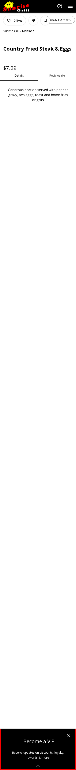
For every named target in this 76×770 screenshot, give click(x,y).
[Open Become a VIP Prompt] (38, 766)
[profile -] (59, 6)
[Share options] (33, 20)
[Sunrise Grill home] (22, 6)
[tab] (19, 75)
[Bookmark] (45, 20)
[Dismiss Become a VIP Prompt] (69, 736)
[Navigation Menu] (70, 6)
